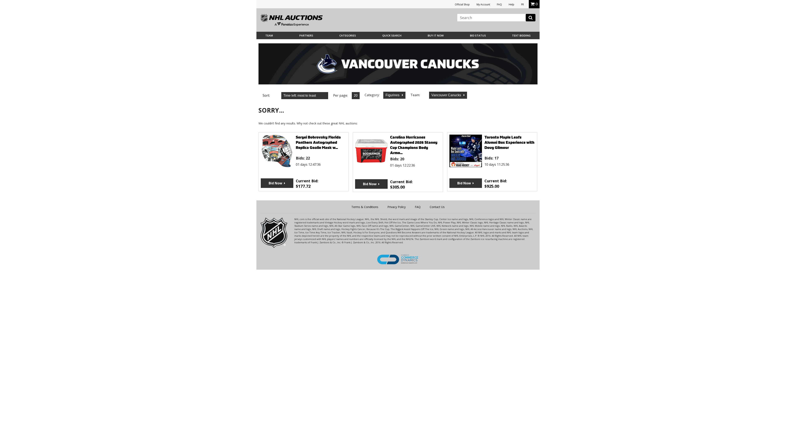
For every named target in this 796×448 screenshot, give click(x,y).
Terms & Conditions (364, 207)
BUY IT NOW (436, 35)
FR (522, 4)
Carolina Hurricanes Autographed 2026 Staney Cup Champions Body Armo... (413, 145)
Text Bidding (521, 35)
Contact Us (437, 207)
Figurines (393, 95)
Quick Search (392, 35)
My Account (483, 4)
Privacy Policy (396, 207)
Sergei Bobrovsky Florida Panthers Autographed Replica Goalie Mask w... (318, 142)
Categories (347, 35)
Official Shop (462, 4)
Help (511, 4)
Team (269, 35)
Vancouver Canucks (446, 95)
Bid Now (275, 183)
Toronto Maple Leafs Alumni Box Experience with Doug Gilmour (509, 142)
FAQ (499, 4)
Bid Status (478, 35)
